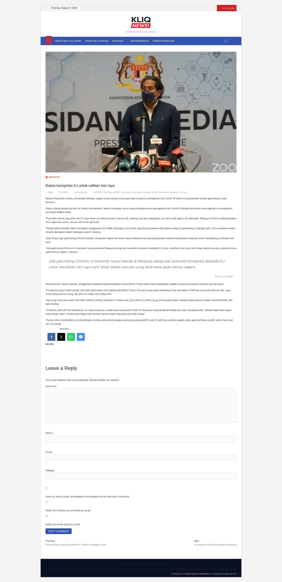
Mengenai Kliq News (68, 41)
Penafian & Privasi (97, 41)
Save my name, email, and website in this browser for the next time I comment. (88, 496)
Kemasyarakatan (163, 41)
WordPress (204, 573)
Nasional (118, 41)
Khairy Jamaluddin (160, 192)
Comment (52, 386)
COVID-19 (98, 192)
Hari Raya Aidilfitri (111, 192)
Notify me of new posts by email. (63, 524)
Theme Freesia (191, 573)
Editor (50, 192)
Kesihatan (54, 177)
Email (49, 452)
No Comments (80, 192)
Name (50, 433)
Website (50, 470)
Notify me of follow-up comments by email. (68, 510)
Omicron (183, 192)
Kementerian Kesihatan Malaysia (136, 192)
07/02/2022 (63, 192)
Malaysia (174, 192)
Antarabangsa (139, 41)
